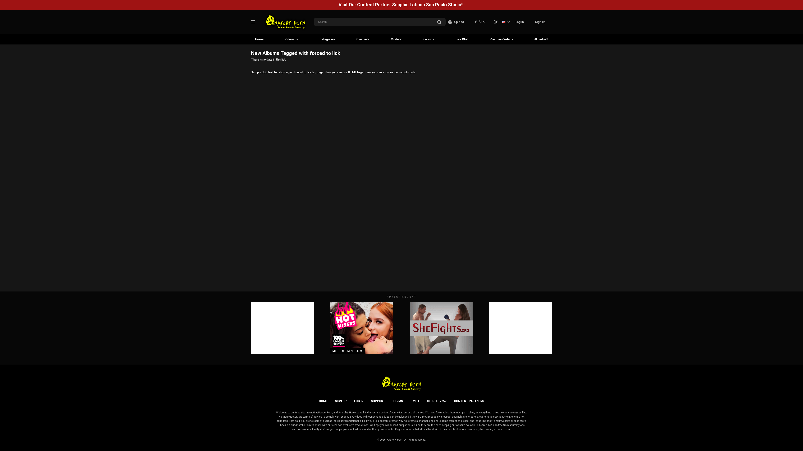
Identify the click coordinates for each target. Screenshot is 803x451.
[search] (439, 22)
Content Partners (469, 401)
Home (259, 39)
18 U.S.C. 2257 (436, 401)
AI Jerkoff (541, 39)
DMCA (414, 401)
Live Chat (462, 39)
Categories (327, 39)
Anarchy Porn (394, 439)
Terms (398, 401)
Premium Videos (501, 39)
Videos (289, 39)
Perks (426, 39)
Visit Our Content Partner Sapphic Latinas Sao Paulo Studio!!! (401, 4)
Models (396, 39)
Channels (362, 39)
